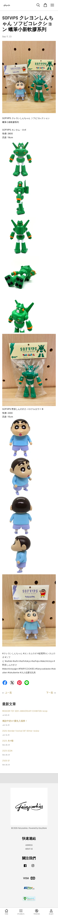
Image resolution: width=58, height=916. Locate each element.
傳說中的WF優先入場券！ (14, 721)
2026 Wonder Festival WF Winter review (20, 731)
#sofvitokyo (25, 661)
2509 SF (6, 760)
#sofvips (35, 661)
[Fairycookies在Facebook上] (25, 867)
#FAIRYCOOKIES (26, 668)
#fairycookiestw (43, 668)
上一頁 (8, 692)
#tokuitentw (13, 672)
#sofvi (16, 661)
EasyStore (43, 828)
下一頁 (49, 692)
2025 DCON (7, 750)
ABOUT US (29, 849)
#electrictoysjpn (10, 668)
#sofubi (8, 661)
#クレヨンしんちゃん (12, 653)
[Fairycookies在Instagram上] (33, 867)
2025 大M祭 (8, 740)
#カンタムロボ (30, 653)
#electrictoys (46, 661)
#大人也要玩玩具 (28, 672)
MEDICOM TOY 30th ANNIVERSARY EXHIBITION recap (24, 711)
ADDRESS (29, 845)
